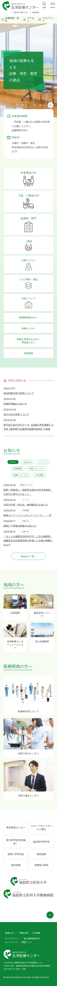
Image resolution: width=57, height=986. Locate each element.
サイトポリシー (12, 938)
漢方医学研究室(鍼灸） (16, 842)
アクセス (30, 19)
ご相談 (28, 241)
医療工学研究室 (16, 854)
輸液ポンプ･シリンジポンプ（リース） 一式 (27, 515)
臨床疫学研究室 (41, 841)
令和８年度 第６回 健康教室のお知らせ (26, 504)
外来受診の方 (28, 172)
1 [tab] (17, 105)
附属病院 (35, 12)
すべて (13, 462)
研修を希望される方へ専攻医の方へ (28, 341)
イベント (43, 462)
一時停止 (50, 105)
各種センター (28, 328)
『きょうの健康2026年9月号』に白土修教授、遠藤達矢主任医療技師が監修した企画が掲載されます (28, 540)
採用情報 (28, 353)
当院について (28, 298)
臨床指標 (15, 865)
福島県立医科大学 (20, 12)
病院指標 (41, 854)
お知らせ (27, 462)
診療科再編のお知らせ (15, 403)
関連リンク (27, 942)
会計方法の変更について (16, 414)
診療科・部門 (28, 218)
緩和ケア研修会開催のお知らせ (20, 525)
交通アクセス (28, 260)
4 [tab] (34, 105)
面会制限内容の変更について (19, 393)
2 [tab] (23, 105)
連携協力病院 (41, 865)
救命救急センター (15, 827)
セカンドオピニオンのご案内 (41, 827)
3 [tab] (28, 105)
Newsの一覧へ (28, 556)
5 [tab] (40, 105)
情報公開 (24, 933)
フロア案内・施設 (28, 279)
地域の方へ (10, 933)
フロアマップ (48, 19)
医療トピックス (21, 475)
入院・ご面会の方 (28, 195)
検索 (44, 7)
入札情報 (39, 475)
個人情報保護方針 (32, 938)
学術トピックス (36, 468)
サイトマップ (11, 942)
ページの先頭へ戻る (49, 915)
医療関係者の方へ (28, 317)
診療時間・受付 (12, 19)
